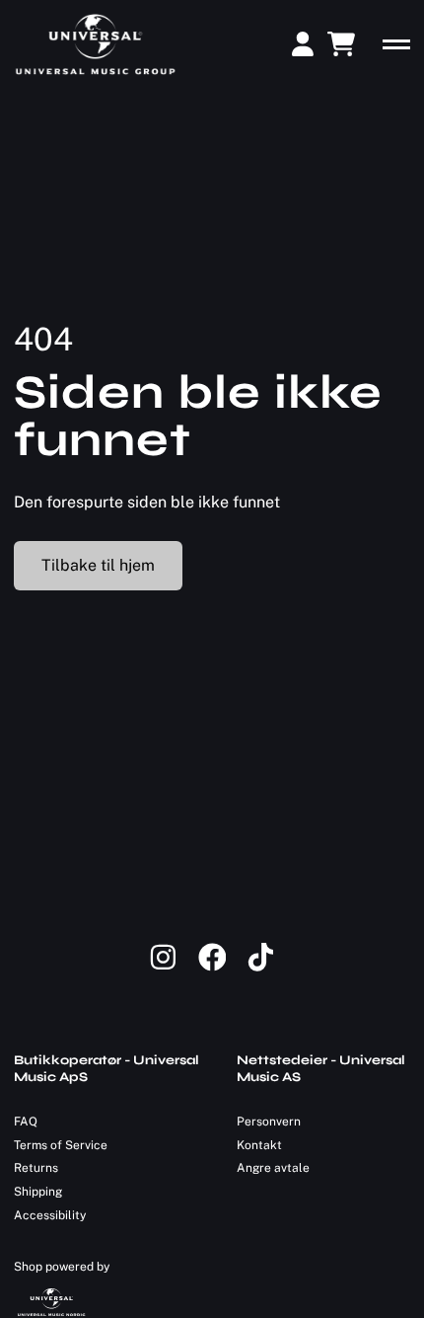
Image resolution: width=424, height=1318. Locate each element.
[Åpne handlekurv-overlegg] (341, 44)
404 (43, 339)
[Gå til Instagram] (173, 967)
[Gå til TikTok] (261, 967)
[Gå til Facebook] (222, 967)
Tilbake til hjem (98, 565)
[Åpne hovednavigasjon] (396, 44)
